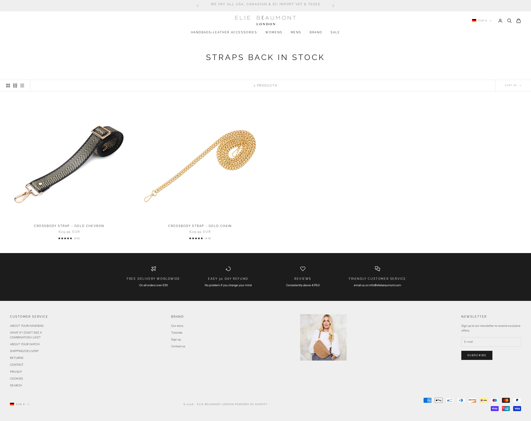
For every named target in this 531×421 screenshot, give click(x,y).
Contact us (178, 346)
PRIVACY (16, 372)
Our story (177, 326)
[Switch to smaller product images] (15, 85)
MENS (296, 32)
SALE (335, 32)
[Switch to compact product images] (22, 85)
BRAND (316, 32)
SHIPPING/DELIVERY (24, 351)
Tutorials (176, 332)
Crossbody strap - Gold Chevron (69, 226)
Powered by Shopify (251, 404)
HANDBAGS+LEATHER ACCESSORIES (224, 32)
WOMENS (274, 32)
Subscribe (476, 355)
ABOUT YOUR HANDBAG (27, 326)
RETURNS (16, 358)
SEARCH (16, 385)
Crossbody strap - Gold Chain (200, 226)
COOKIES (16, 378)
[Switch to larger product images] (8, 85)
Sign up (176, 339)
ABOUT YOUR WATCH (25, 344)
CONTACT (16, 365)
